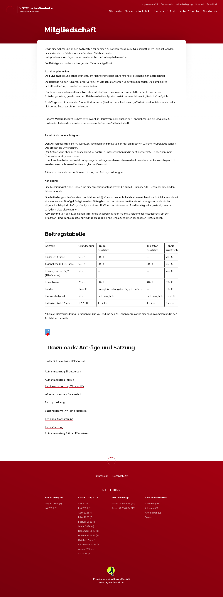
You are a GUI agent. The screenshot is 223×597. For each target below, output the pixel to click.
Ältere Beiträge (120, 497)
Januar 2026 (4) (86, 526)
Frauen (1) (150, 517)
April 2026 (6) (85, 512)
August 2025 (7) (86, 549)
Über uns (158, 11)
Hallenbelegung (184, 4)
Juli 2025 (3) (84, 553)
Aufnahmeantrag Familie (59, 380)
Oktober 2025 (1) (87, 540)
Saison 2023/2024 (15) (123, 508)
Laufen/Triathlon (189, 11)
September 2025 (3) (89, 544)
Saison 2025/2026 (88, 497)
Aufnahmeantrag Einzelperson (63, 371)
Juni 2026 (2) (84, 503)
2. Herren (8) (151, 508)
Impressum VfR (150, 4)
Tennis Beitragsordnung (59, 419)
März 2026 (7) (85, 517)
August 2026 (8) (53, 503)
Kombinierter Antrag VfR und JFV (64, 386)
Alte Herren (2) (153, 512)
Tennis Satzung (54, 427)
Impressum (101, 476)
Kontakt (199, 4)
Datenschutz (120, 476)
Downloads (167, 4)
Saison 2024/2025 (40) (123, 503)
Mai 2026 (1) (84, 508)
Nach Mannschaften (156, 497)
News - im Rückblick (137, 11)
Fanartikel (212, 4)
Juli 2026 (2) (51, 508)
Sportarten (210, 11)
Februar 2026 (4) (87, 521)
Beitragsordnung (55, 402)
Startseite (115, 11)
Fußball (171, 11)
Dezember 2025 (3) (88, 530)
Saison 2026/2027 (54, 497)
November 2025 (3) (88, 535)
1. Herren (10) (152, 503)
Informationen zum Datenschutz (64, 394)
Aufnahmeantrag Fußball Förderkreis (67, 433)
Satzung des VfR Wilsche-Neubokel (66, 411)
